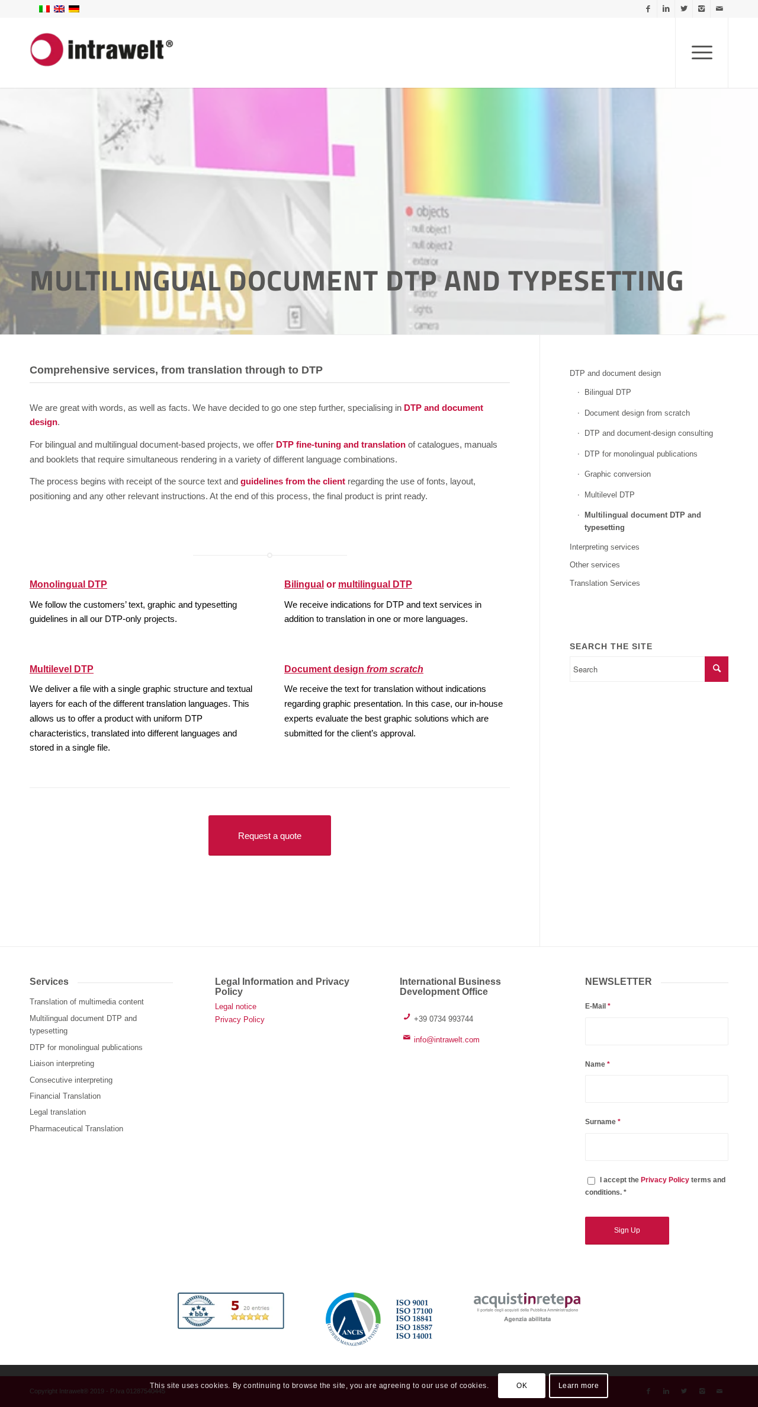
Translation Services (605, 583)
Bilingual (304, 584)
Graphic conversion (617, 474)
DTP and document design (615, 373)
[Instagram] (701, 9)
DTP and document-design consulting (648, 433)
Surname (603, 1122)
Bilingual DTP (607, 392)
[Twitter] (683, 9)
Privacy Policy (240, 1019)
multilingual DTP (375, 584)
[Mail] (719, 9)
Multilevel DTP (62, 669)
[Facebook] (648, 9)
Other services (595, 564)
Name (597, 1064)
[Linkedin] (666, 9)
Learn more (578, 1386)
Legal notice (235, 1006)
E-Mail (598, 1006)
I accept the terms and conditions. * (655, 1186)
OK (521, 1386)
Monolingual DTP (68, 584)
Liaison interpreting (62, 1063)
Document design (353, 669)
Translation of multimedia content (87, 1001)
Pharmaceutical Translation (76, 1128)
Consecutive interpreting (71, 1080)
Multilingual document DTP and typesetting (642, 521)
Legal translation (58, 1112)
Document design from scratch (637, 413)
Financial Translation (65, 1096)
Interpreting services (605, 547)
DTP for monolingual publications (641, 453)
